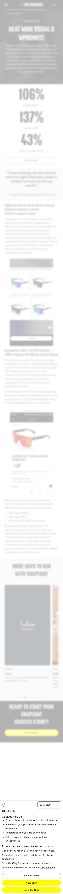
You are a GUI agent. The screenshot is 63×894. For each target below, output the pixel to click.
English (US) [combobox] (45, 805)
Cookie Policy (47, 867)
